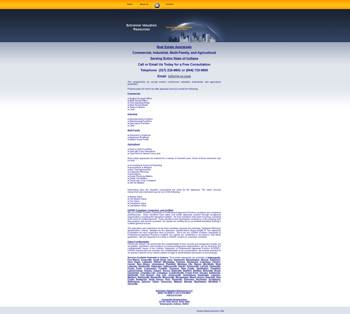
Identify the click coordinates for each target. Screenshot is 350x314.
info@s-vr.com (179, 76)
